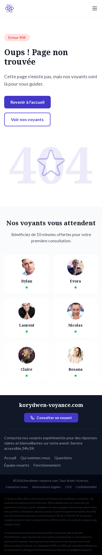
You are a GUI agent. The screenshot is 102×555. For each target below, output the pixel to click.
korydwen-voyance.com (51, 405)
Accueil (10, 457)
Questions (63, 457)
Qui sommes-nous (35, 457)
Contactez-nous (16, 487)
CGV (68, 487)
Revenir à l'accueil (27, 102)
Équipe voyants (16, 465)
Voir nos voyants (27, 119)
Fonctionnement (47, 465)
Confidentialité (86, 487)
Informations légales (46, 487)
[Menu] (95, 8)
